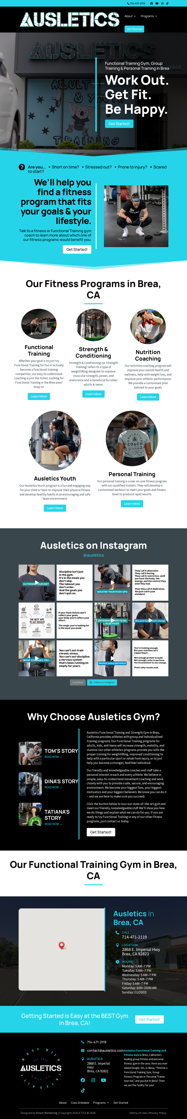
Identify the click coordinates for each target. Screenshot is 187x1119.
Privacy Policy (158, 1113)
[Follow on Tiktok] (83, 1090)
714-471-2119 (137, 3)
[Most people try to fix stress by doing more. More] (75, 658)
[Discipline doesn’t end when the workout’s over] (75, 583)
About (129, 16)
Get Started (134, 29)
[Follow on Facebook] (83, 1080)
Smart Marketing (46, 1113)
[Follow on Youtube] (103, 1080)
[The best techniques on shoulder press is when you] (112, 658)
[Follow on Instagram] (93, 1080)
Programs (147, 16)
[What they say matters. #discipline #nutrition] (37, 621)
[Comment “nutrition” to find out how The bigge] (37, 658)
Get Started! (119, 123)
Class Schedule (80, 1102)
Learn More (39, 396)
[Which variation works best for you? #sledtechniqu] (112, 621)
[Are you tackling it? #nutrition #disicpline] (150, 621)
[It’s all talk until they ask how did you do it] (150, 583)
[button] (62, 945)
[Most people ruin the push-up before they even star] (112, 583)
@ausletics (93, 555)
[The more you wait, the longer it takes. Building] (75, 621)
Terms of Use (138, 1113)
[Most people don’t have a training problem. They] (150, 658)
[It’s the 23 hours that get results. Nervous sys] (37, 583)
